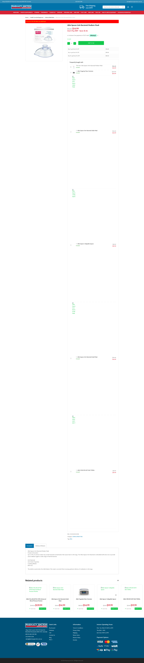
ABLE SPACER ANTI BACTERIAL (86, 470)
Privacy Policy (76, 630)
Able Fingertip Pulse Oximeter (85, 71)
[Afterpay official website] (107, 646)
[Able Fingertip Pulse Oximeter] (84, 591)
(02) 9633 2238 (78, 1)
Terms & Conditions (78, 628)
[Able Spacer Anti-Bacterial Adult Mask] (60, 591)
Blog (50, 637)
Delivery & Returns (40, 546)
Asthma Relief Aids (49, 17)
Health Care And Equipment (36, 17)
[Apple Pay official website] (107, 650)
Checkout (51, 630)
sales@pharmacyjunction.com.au (134, 1)
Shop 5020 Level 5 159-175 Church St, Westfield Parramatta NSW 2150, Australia (36, 631)
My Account (52, 628)
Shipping (75, 632)
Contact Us (52, 635)
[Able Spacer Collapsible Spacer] (108, 591)
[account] (128, 7)
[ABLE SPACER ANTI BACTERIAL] (132, 591)
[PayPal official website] (100, 646)
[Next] (115, 595)
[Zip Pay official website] (100, 650)
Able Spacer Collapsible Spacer (86, 244)
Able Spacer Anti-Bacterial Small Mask (87, 357)
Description (30, 546)
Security (75, 640)
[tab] (29, 546)
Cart (50, 632)
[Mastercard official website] (107, 642)
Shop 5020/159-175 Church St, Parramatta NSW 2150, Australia (16, 1)
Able (71, 539)
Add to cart (91, 43)
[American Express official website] (114, 642)
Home (26, 17)
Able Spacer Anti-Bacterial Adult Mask (87, 130)
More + (51, 639)
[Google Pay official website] (114, 650)
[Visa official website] (100, 642)
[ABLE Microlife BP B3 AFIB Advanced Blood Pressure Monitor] (36, 591)
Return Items (76, 635)
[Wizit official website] (114, 646)
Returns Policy (76, 637)
